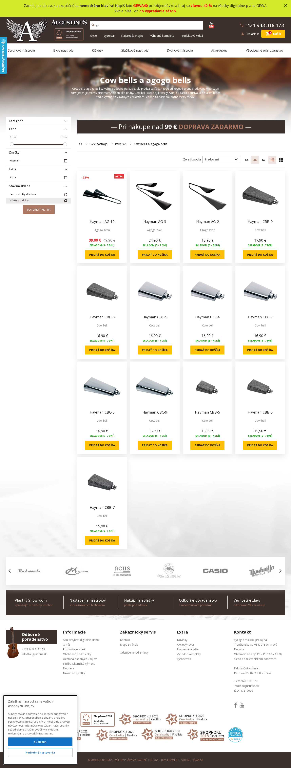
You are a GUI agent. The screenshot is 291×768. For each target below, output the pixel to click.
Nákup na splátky (74, 673)
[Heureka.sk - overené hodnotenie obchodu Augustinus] (235, 734)
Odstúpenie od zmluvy (134, 652)
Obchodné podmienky (77, 654)
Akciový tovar (185, 644)
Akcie (93, 35)
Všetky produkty (19, 200)
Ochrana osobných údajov (80, 659)
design (154, 760)
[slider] (12, 144)
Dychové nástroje (180, 50)
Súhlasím (40, 742)
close (285, 5)
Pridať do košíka (102, 254)
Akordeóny (219, 50)
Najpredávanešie (188, 649)
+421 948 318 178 (33, 649)
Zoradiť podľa (192, 159)
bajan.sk (197, 760)
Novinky (182, 640)
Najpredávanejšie (132, 35)
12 (246, 160)
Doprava (68, 668)
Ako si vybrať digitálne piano (81, 640)
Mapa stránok (129, 644)
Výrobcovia (184, 659)
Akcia (13, 177)
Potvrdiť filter (38, 209)
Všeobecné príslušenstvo (264, 50)
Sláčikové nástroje (134, 50)
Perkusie (120, 144)
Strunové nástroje (21, 50)
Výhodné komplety (162, 35)
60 (263, 160)
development (170, 760)
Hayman (14, 160)
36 (255, 160)
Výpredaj (109, 35)
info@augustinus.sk (34, 654)
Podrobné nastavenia (40, 752)
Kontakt (125, 640)
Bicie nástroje (63, 50)
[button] (10, 570)
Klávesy (97, 50)
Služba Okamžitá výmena (79, 663)
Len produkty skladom (23, 194)
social (185, 760)
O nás (66, 644)
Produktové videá (192, 35)
